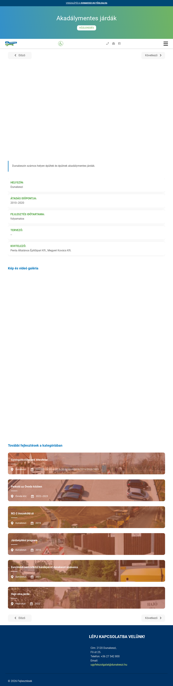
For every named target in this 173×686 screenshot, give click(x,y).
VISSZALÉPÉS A (86, 3)
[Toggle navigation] (166, 44)
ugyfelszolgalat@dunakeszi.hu (109, 664)
